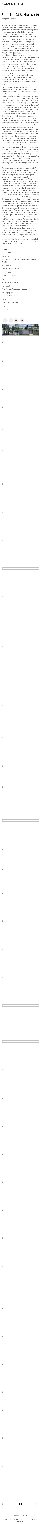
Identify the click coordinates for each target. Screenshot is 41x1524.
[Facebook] (5, 320)
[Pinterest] (16, 320)
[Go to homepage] (13, 4)
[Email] (22, 320)
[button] (38, 4)
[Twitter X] (11, 320)
